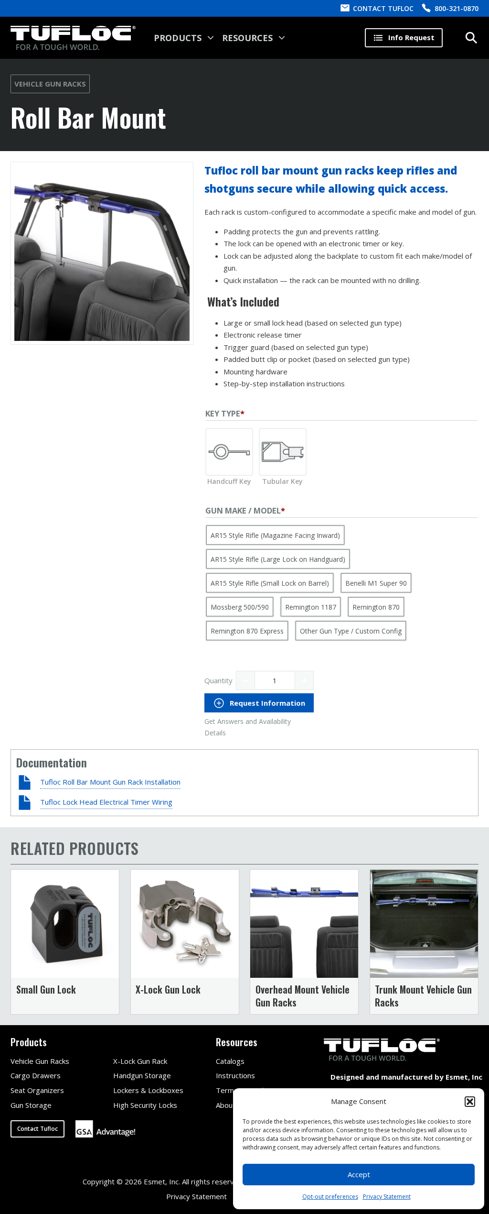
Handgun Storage (142, 1075)
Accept (359, 1174)
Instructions (235, 1075)
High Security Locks (145, 1105)
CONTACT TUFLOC (383, 8)
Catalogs (230, 1061)
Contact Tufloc (37, 1129)
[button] (470, 1101)
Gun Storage (31, 1105)
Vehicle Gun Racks (50, 83)
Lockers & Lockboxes (148, 1090)
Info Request (411, 37)
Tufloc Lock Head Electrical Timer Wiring (106, 802)
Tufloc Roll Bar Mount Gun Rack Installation (110, 782)
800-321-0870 (456, 8)
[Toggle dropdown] (210, 37)
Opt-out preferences (330, 1196)
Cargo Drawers (36, 1075)
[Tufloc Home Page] (73, 38)
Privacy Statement (387, 1196)
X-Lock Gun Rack (140, 1061)
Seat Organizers (37, 1090)
